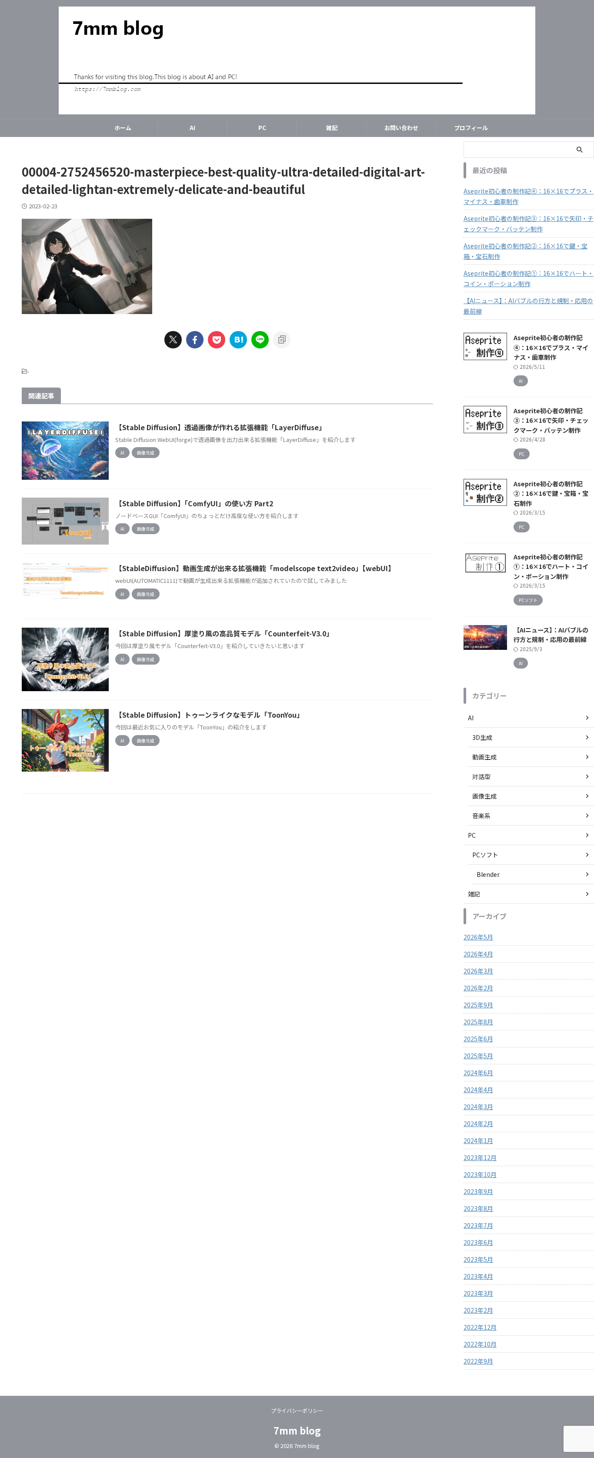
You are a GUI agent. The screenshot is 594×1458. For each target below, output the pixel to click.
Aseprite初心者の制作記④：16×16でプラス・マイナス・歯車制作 (529, 196)
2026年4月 (478, 954)
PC (262, 128)
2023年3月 (478, 1293)
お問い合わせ (401, 128)
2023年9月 (478, 1191)
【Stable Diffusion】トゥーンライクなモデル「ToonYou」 (209, 714)
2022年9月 (478, 1361)
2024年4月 (478, 1089)
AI (192, 128)
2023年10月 (480, 1174)
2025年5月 (478, 1055)
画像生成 (484, 796)
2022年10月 (480, 1344)
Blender (488, 874)
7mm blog (297, 1430)
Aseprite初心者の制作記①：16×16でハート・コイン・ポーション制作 (529, 278)
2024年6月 (478, 1072)
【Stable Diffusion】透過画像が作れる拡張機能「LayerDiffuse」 (220, 427)
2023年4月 (478, 1276)
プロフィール (471, 128)
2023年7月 (478, 1225)
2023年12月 (480, 1157)
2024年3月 (478, 1106)
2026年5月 (478, 937)
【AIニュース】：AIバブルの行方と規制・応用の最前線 (528, 305)
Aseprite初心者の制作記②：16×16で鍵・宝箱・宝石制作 (525, 251)
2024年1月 (478, 1140)
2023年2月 (478, 1310)
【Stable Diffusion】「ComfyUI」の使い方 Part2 (194, 503)
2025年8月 (478, 1021)
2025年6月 (478, 1038)
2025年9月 (478, 1004)
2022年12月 (480, 1327)
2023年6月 (478, 1242)
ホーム (122, 128)
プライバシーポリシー (297, 1410)
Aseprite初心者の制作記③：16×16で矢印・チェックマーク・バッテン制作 (529, 223)
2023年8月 (478, 1208)
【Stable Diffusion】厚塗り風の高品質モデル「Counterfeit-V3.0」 (224, 633)
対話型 (481, 776)
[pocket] (216, 339)
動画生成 (484, 756)
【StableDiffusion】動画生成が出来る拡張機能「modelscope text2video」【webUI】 (255, 568)
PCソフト (485, 854)
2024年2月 (478, 1123)
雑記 (331, 128)
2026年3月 (478, 970)
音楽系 (481, 815)
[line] (260, 339)
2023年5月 (478, 1259)
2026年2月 (478, 987)
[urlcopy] (281, 339)
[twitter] (173, 339)
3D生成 (482, 737)
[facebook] (195, 339)
